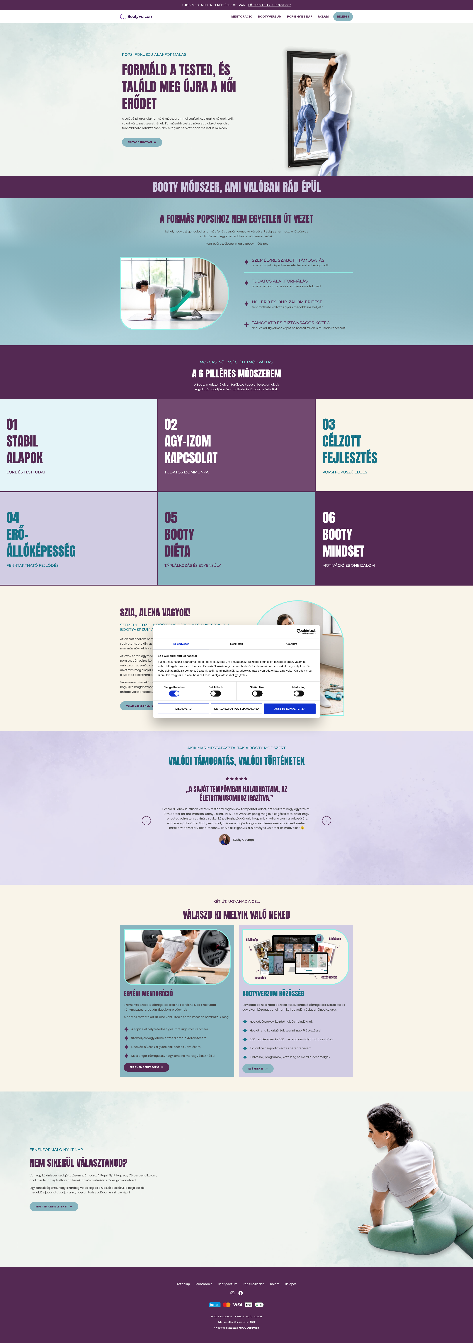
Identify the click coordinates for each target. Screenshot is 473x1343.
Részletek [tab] (236, 643)
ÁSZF (253, 1322)
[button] (146, 820)
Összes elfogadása (289, 708)
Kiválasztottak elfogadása (236, 708)
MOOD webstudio (249, 1327)
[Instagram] (232, 1293)
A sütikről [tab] (292, 643)
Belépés (343, 16)
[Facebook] (240, 1293)
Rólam (323, 16)
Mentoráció (241, 16)
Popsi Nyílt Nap (299, 16)
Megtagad (183, 708)
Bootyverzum (270, 16)
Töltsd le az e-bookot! (269, 5)
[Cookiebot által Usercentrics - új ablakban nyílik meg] (299, 631)
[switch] (215, 693)
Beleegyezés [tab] (181, 643)
